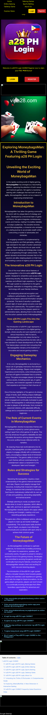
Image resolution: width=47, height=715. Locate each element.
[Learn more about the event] (23, 89)
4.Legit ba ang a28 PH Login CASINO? (18, 616)
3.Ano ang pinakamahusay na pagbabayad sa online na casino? (24, 611)
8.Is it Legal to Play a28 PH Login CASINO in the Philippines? (22, 636)
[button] (23, 599)
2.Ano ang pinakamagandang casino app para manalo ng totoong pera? (22, 605)
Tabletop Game (9, 7)
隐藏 (18, 658)
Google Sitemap (6, 714)
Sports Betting (28, 4)
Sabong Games (28, 1)
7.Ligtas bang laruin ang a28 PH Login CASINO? (22, 631)
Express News (9, 11)
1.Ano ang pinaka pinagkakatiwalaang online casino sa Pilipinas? (24, 599)
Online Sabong (9, 4)
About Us (28, 7)
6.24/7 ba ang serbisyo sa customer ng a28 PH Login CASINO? (24, 626)
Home (9, 1)
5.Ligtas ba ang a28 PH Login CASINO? (19, 621)
